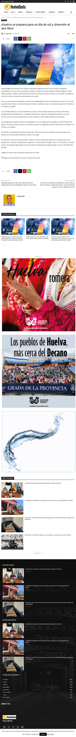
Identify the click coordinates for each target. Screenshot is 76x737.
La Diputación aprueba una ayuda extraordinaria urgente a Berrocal (43, 483)
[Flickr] (13, 727)
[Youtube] (73, 1)
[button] (71, 12)
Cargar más (37, 553)
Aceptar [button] (43, 734)
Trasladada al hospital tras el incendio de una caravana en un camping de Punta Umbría (49, 500)
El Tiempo (8, 17)
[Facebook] (65, 1)
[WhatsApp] (29, 39)
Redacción (8, 33)
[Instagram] (68, 1)
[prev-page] (2, 245)
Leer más (50, 734)
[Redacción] (2, 34)
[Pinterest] (25, 39)
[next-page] (5, 245)
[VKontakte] (22, 727)
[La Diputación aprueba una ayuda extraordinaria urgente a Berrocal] (12, 490)
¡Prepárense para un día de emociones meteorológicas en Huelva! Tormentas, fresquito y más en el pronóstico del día (12, 238)
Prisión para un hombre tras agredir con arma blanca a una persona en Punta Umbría (48, 535)
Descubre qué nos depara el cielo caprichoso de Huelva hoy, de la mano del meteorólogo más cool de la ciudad (62, 238)
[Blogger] (4, 727)
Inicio (2, 17)
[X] (71, 1)
